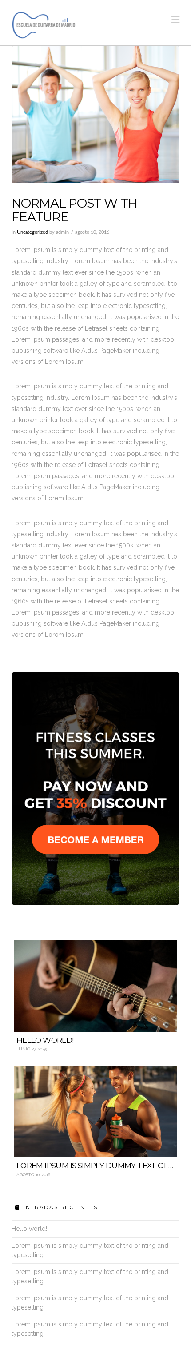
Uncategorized (32, 232)
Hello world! (29, 1228)
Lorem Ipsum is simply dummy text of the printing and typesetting (90, 1250)
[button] (175, 19)
